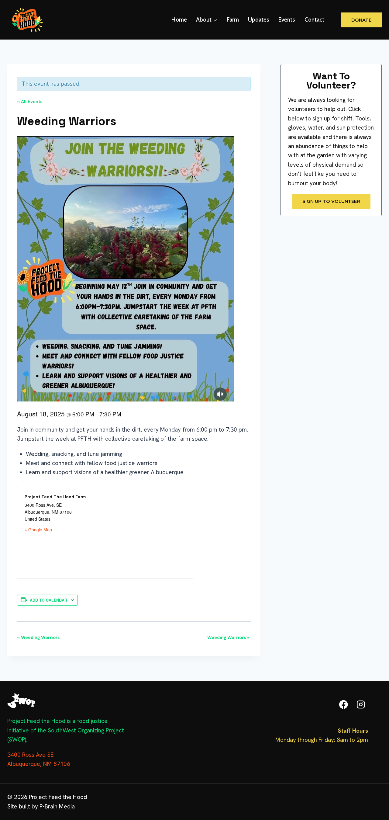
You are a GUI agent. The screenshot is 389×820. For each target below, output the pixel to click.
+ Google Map (38, 529)
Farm (233, 19)
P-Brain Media (57, 806)
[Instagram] (361, 704)
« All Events (29, 102)
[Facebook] (343, 704)
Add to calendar (48, 600)
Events (286, 19)
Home (179, 19)
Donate (361, 20)
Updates (258, 19)
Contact (314, 19)
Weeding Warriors (38, 637)
